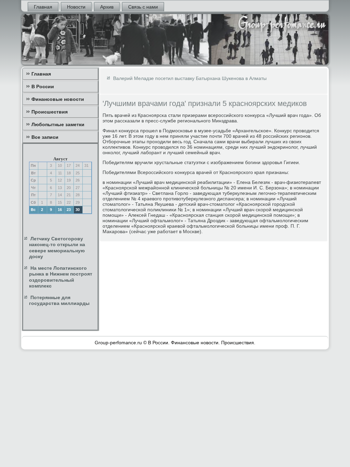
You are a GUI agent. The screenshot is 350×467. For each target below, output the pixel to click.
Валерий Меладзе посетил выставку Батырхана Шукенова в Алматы (190, 78)
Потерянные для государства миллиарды (59, 300)
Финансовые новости (57, 99)
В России (42, 86)
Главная (43, 7)
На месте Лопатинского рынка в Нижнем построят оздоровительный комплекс (60, 277)
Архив (106, 7)
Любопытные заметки (57, 124)
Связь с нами (143, 7)
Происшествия (49, 112)
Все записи (44, 137)
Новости (76, 7)
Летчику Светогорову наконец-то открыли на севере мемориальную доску (57, 247)
